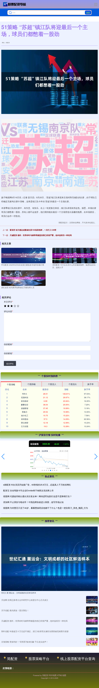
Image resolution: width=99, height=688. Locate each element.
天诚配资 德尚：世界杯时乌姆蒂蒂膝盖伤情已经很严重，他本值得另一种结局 (41, 235)
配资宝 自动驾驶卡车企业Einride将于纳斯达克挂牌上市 (28, 490)
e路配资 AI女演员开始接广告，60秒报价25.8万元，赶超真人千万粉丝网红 (37, 484)
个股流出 (72, 384)
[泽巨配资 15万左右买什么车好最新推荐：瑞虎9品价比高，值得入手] (74, 255)
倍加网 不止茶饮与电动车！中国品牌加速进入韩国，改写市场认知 (33, 502)
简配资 (12, 658)
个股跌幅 (31, 384)
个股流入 (52, 384)
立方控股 (24, 426)
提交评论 (10, 363)
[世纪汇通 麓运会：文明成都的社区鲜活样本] (49, 558)
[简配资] (14, 4)
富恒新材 (24, 401)
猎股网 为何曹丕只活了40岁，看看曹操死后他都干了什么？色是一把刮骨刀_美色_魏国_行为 (45, 507)
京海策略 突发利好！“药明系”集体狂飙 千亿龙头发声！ (24, 641)
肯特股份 (24, 419)
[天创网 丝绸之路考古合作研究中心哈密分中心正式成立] (92, 600)
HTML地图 (61, 675)
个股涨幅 (11, 384)
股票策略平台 (38, 658)
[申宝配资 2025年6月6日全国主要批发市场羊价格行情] (23, 255)
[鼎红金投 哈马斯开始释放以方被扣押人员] (23, 278)
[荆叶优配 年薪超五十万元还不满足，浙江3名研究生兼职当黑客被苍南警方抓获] (92, 631)
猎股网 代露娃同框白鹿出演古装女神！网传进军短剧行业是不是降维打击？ (37, 496)
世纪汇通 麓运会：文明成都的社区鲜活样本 (18, 592)
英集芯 (24, 412)
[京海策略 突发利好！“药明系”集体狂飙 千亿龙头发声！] (92, 642)
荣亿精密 (24, 422)
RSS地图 (52, 675)
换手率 (90, 384)
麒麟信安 (24, 404)
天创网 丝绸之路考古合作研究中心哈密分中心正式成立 (24, 600)
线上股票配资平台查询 (77, 658)
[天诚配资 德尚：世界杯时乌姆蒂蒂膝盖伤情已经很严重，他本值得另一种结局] (92, 621)
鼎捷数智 (24, 408)
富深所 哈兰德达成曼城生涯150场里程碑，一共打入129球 (33, 230)
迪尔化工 (24, 415)
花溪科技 (24, 397)
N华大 (24, 393)
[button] (3, 456)
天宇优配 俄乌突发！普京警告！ (15, 610)
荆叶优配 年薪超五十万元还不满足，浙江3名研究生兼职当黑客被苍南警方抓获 (35, 631)
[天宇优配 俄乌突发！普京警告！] (92, 610)
